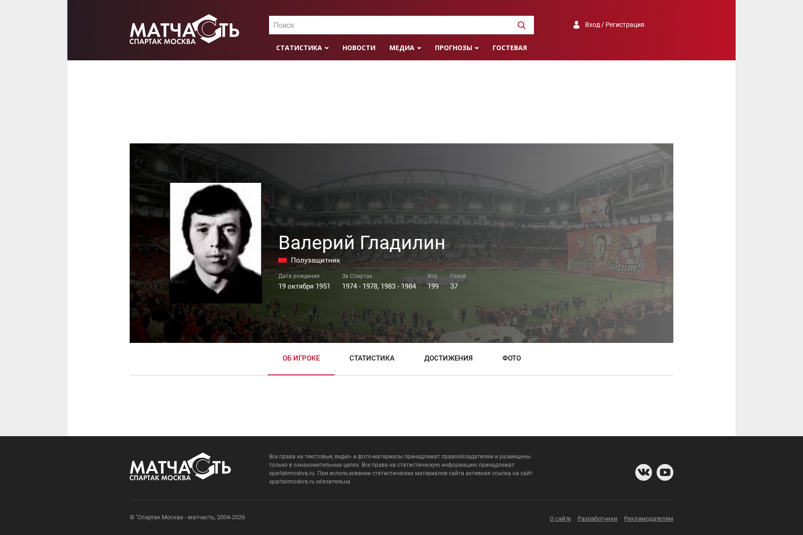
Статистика (299, 47)
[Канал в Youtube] (665, 472)
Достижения (448, 358)
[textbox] (401, 25)
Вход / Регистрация (615, 24)
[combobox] (401, 25)
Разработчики (598, 518)
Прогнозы (453, 47)
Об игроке (301, 358)
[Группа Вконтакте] (643, 472)
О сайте (560, 518)
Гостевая (510, 47)
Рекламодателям (648, 518)
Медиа (402, 47)
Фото (511, 358)
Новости (358, 47)
